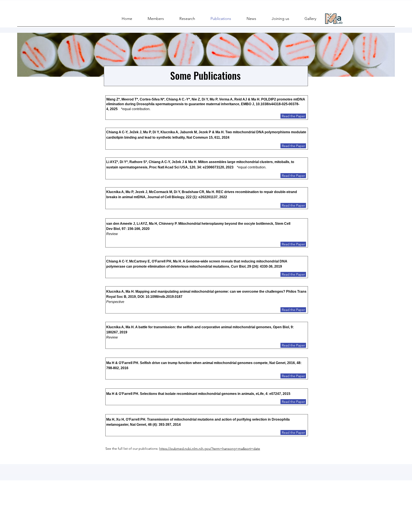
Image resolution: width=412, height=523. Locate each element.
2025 (115, 109)
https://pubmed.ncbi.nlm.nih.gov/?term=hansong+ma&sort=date (209, 449)
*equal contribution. (135, 109)
